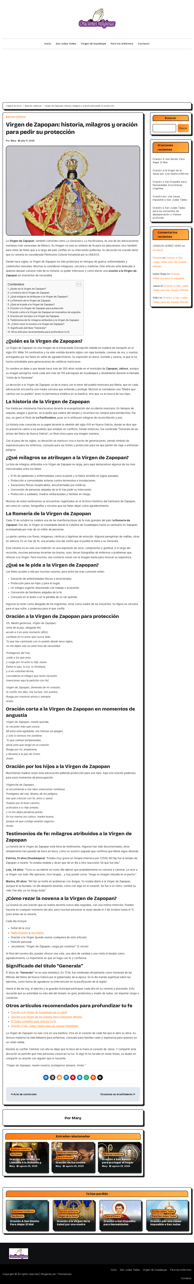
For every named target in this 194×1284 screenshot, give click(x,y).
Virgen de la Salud (68, 1216)
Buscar (170, 118)
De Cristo (16, 1154)
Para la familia (65, 1157)
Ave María (37, 932)
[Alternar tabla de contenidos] (77, 284)
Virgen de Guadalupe (93, 43)
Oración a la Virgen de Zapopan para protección (36, 308)
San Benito (17, 1216)
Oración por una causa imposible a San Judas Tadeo (165, 1224)
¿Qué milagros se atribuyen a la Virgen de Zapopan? (39, 296)
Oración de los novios (70, 1162)
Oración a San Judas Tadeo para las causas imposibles (44, 1026)
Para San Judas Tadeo (164, 1216)
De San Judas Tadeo (163, 1211)
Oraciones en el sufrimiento (116, 1094)
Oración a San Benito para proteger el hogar (117, 1161)
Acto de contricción (25, 1094)
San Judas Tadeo (66, 43)
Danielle (157, 257)
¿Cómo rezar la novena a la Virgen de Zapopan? (37, 324)
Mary (13, 140)
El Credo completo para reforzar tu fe (33, 1021)
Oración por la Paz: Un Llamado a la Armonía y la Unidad (25, 1162)
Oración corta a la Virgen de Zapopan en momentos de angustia (45, 312)
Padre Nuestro (19, 932)
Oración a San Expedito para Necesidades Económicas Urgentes (170, 185)
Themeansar (64, 1274)
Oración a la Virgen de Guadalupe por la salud (39, 1012)
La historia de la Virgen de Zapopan (29, 292)
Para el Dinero (112, 1216)
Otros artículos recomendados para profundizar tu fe (40, 331)
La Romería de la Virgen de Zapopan (30, 300)
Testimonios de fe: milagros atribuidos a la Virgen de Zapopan (44, 320)
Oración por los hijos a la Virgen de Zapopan (34, 316)
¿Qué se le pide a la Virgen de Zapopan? (32, 304)
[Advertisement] (97, 74)
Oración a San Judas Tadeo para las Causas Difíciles (170, 262)
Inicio (48, 43)
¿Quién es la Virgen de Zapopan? (28, 288)
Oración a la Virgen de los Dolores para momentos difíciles (46, 1016)
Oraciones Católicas (23, 1211)
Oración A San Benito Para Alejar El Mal (24, 1223)
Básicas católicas (16, 117)
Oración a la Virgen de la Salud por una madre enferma (73, 1224)
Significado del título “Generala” (28, 328)
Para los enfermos (122, 43)
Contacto (143, 43)
